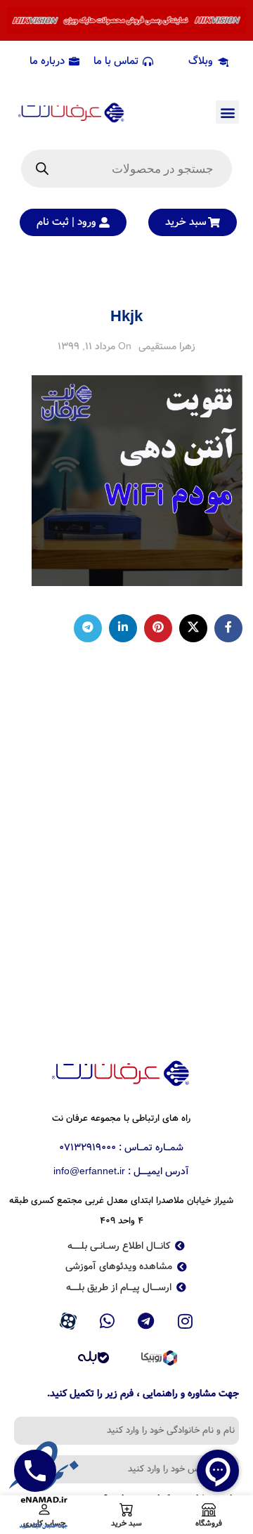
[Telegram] (146, 1321)
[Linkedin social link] (123, 628)
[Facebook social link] (228, 628)
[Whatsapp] (107, 1321)
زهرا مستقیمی (166, 346)
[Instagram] (185, 1321)
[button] (227, 112)
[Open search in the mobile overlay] (126, 169)
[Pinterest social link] (158, 628)
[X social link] (193, 628)
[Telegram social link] (88, 628)
